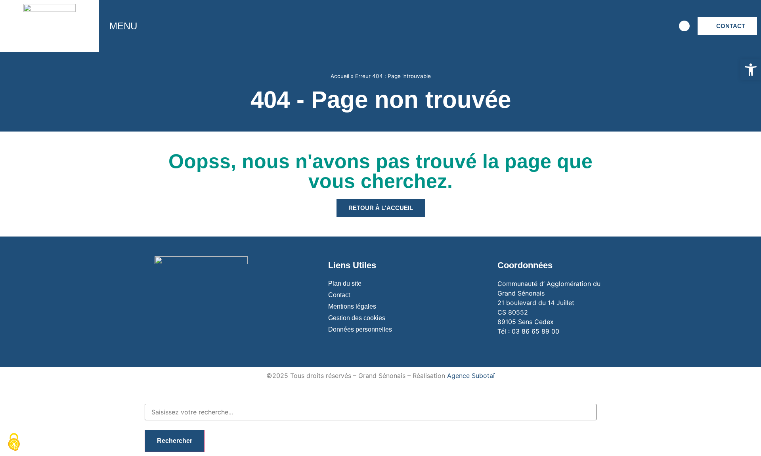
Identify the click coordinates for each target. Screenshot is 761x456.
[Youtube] (639, 26)
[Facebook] (596, 26)
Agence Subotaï (471, 376)
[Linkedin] (661, 26)
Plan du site (344, 283)
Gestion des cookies (356, 318)
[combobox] (371, 412)
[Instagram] (617, 26)
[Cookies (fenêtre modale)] (14, 442)
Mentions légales (352, 306)
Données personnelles (360, 329)
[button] (750, 69)
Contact (339, 295)
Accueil (340, 76)
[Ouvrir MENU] (143, 26)
